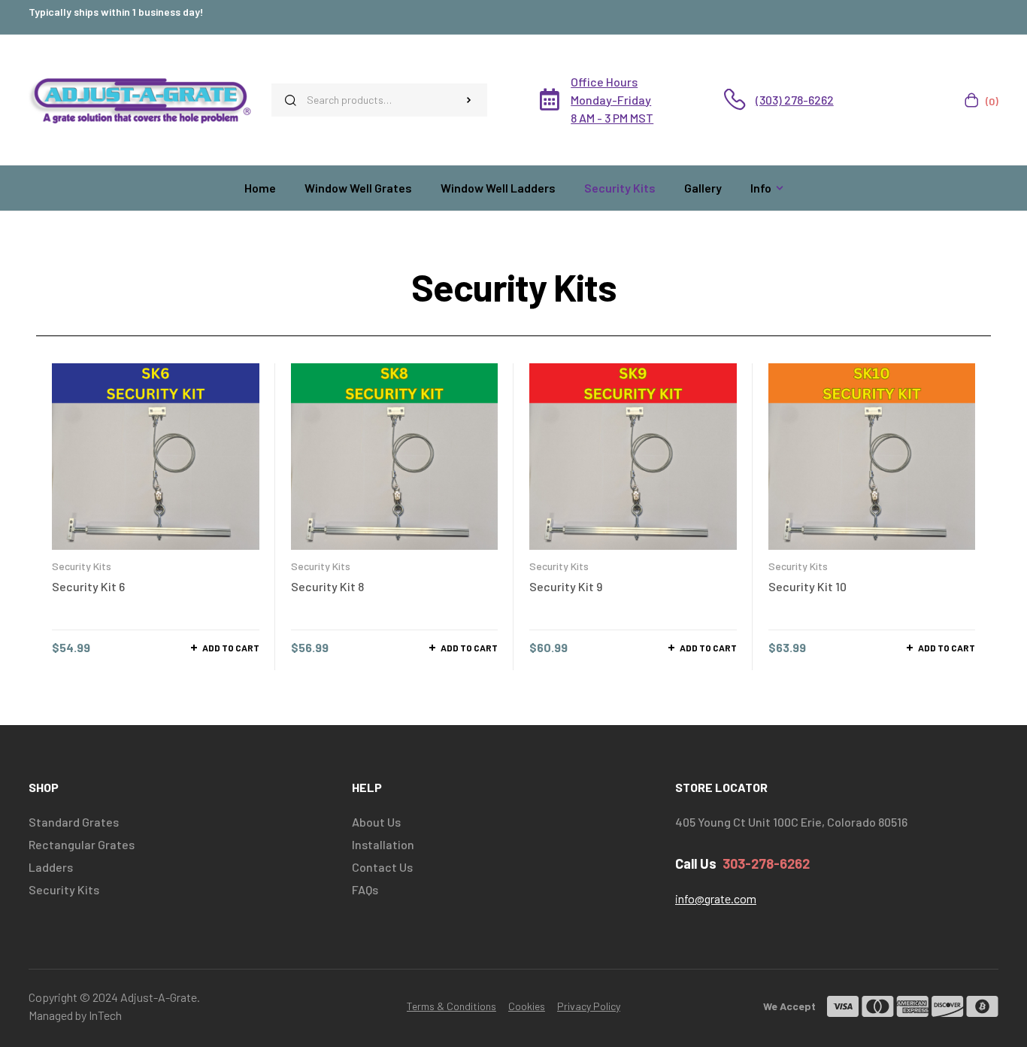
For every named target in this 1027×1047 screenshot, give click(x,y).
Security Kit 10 (807, 586)
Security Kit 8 (327, 586)
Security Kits (81, 566)
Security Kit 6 (88, 586)
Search (468, 100)
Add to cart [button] (230, 647)
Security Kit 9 (565, 586)
